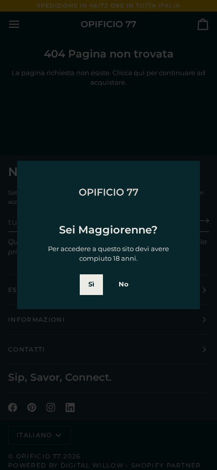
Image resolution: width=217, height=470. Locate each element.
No (124, 284)
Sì (91, 284)
